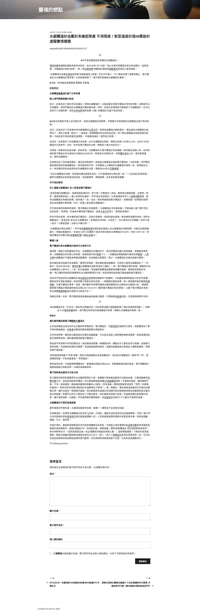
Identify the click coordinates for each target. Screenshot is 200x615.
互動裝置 (114, 168)
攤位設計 (124, 153)
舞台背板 (88, 235)
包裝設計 (84, 278)
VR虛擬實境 (110, 380)
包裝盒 (59, 93)
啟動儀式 (113, 68)
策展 (99, 254)
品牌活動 (135, 196)
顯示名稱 (55, 510)
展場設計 (117, 434)
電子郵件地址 (57, 525)
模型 (140, 254)
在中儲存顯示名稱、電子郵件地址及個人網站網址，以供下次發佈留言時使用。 (94, 553)
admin (69, 32)
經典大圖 (75, 320)
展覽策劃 (62, 291)
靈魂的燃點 (51, 9)
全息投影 (78, 110)
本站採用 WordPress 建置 (49, 608)
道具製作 (115, 326)
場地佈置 (54, 65)
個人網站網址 (56, 539)
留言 (52, 473)
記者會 (69, 74)
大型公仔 (93, 129)
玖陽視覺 (88, 68)
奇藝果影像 (86, 228)
